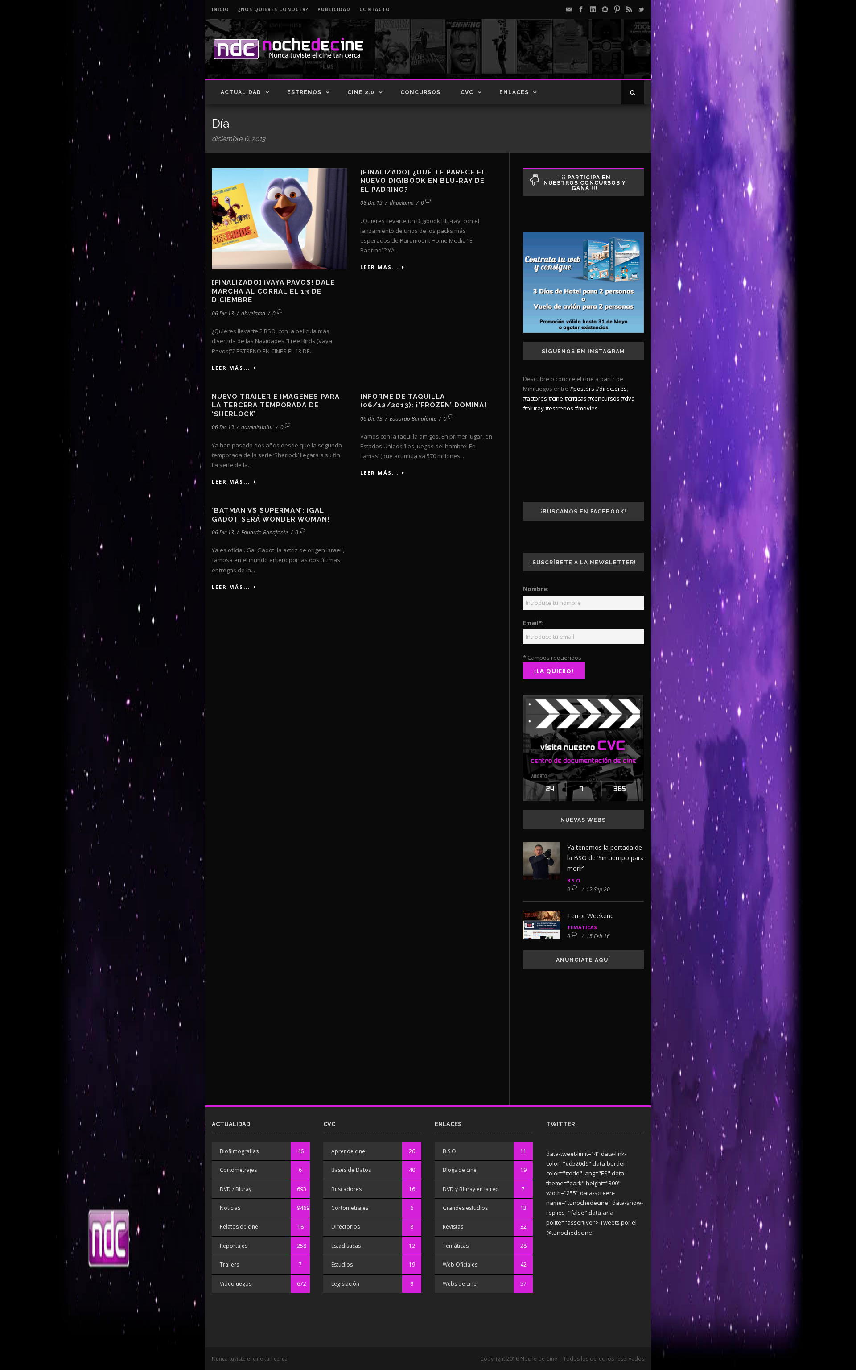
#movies (586, 408)
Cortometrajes (238, 1170)
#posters (582, 389)
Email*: (533, 623)
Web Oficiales (460, 1264)
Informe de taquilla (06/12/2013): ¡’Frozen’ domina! (423, 401)
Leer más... (231, 367)
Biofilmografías (239, 1151)
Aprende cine (348, 1151)
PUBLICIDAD (333, 9)
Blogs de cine (460, 1170)
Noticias (230, 1208)
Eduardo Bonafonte (413, 418)
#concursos (604, 398)
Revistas (453, 1226)
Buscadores (346, 1189)
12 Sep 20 (598, 889)
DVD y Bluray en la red (471, 1189)
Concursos (420, 92)
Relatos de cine (239, 1226)
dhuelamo (253, 313)
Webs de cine (460, 1283)
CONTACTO (374, 9)
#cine (555, 398)
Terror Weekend (590, 915)
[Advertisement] (540, 56)
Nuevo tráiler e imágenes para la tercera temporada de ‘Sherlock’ (276, 405)
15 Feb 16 (598, 936)
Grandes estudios (465, 1208)
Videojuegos (235, 1283)
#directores (611, 389)
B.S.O (573, 880)
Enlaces (514, 92)
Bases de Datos (351, 1170)
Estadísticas (346, 1246)
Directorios (345, 1226)
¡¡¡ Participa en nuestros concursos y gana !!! (584, 182)
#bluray (533, 408)
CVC (467, 92)
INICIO (220, 9)
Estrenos (304, 92)
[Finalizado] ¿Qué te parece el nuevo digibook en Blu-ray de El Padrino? (423, 181)
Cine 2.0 (360, 92)
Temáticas (582, 927)
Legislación (345, 1283)
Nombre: (536, 589)
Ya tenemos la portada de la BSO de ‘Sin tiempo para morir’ (605, 858)
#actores (535, 398)
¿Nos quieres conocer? (273, 9)
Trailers (229, 1264)
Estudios (342, 1264)
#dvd (628, 398)
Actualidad (241, 92)
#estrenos (559, 408)
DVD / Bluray (235, 1189)
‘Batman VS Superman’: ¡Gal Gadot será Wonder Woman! (270, 514)
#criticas (575, 398)
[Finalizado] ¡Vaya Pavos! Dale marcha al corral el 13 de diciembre (273, 291)
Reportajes (233, 1246)
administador (257, 427)
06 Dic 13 (223, 313)
